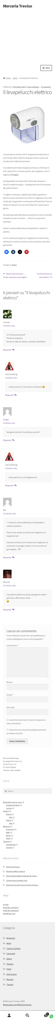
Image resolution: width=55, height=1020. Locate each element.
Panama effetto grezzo (15, 871)
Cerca (27, 1015)
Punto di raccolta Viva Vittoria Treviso (22, 885)
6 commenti (46, 87)
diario (15, 78)
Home (8, 78)
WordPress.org (9, 913)
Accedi (6, 904)
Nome (10, 682)
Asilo (9, 943)
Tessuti (10, 984)
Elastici (10, 964)
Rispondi (7, 349)
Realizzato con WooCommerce (17, 1004)
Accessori (11, 938)
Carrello (42, 1013)
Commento (12, 645)
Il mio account (9, 1015)
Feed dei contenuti (11, 907)
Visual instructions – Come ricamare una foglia (15, 275)
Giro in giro (12, 974)
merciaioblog (33, 87)
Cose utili (11, 953)
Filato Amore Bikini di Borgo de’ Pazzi (21, 876)
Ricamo (10, 979)
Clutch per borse (13, 867)
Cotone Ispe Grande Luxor (16, 880)
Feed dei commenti (11, 910)
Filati (9, 969)
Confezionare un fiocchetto (44, 275)
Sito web (10, 707)
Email (10, 694)
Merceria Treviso (17, 6)
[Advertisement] (27, 36)
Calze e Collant (13, 948)
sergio (6, 419)
